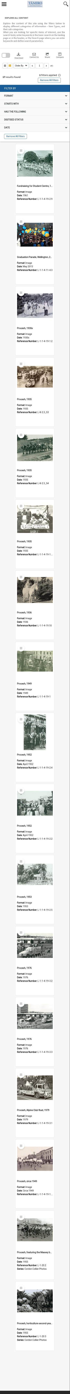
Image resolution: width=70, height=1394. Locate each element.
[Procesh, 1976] (35, 945)
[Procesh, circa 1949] (35, 1159)
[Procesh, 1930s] (35, 306)
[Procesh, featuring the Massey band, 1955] (35, 1230)
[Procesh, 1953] (35, 874)
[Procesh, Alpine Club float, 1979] (35, 1088)
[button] (34, 55)
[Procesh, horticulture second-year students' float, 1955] (35, 1301)
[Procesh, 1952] (35, 732)
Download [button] (19, 55)
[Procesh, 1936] (35, 590)
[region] (35, 113)
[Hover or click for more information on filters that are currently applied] (59, 75)
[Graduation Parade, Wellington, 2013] (35, 235)
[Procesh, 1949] (35, 661)
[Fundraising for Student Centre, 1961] (35, 163)
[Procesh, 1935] (35, 377)
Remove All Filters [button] (49, 80)
